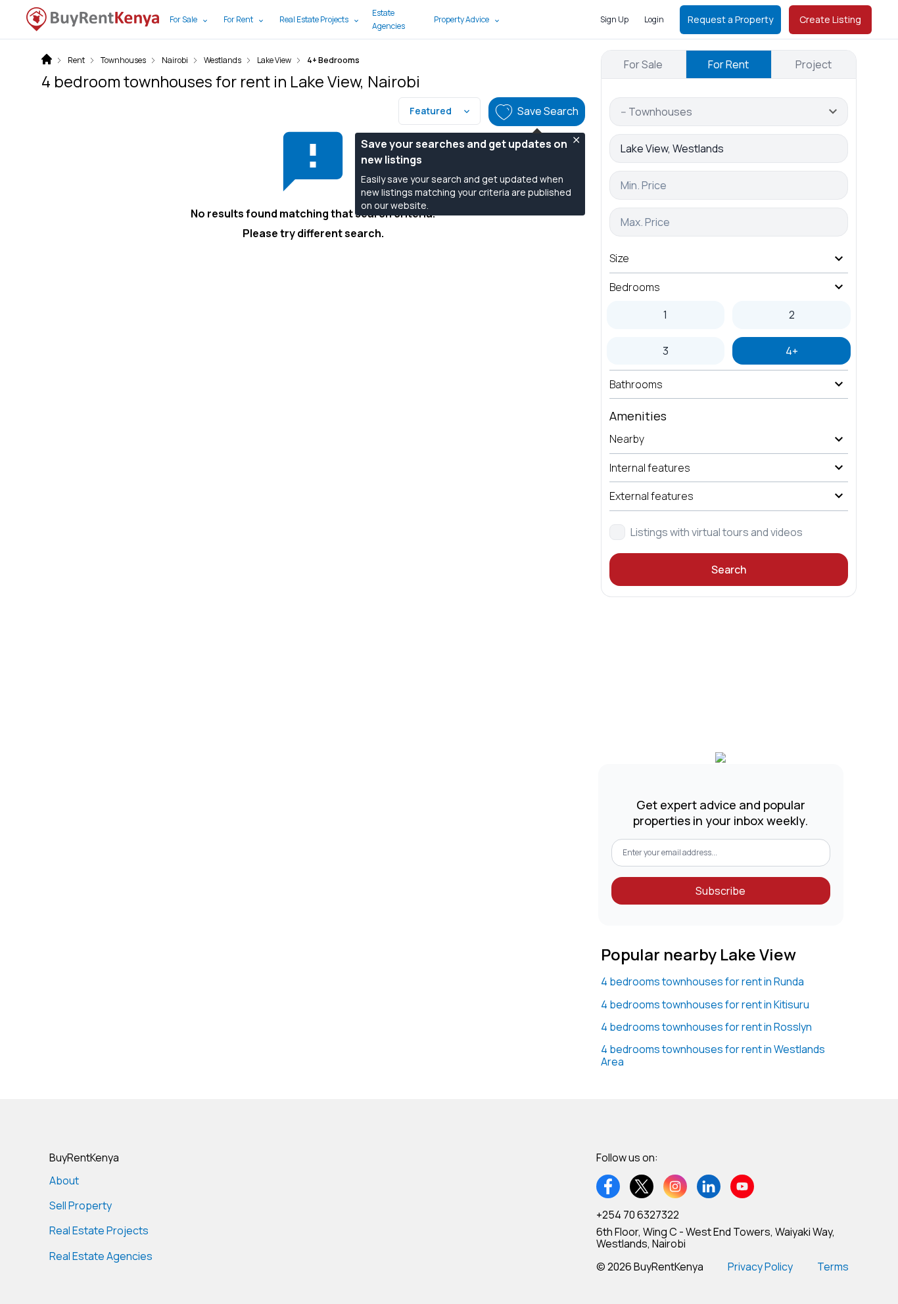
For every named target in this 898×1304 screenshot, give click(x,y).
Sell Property (80, 1205)
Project (813, 64)
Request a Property (730, 19)
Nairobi (175, 60)
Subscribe (720, 891)
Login (654, 19)
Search (728, 569)
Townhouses (123, 60)
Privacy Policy (760, 1266)
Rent (76, 60)
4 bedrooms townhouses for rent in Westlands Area (713, 1055)
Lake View (274, 60)
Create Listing (830, 19)
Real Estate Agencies (101, 1256)
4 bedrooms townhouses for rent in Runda (702, 981)
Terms (833, 1266)
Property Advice (461, 19)
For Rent (238, 19)
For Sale (183, 19)
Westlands (222, 60)
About (64, 1180)
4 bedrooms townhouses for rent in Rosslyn (706, 1027)
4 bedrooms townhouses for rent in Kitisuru (705, 1004)
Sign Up (614, 19)
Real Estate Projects (313, 19)
